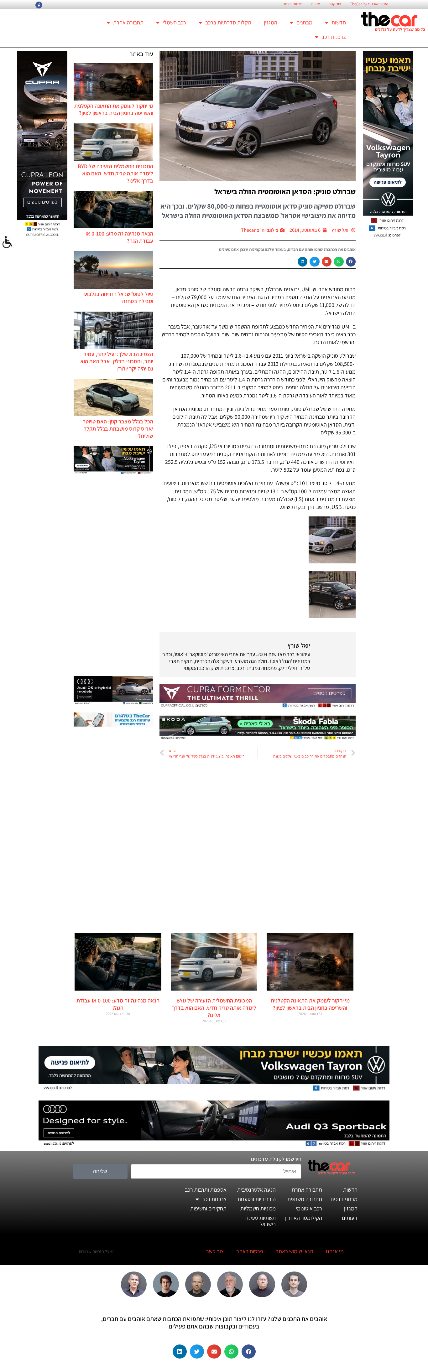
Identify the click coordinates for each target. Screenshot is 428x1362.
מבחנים (304, 22)
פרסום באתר (292, 4)
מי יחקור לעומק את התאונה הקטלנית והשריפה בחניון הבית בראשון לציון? (113, 109)
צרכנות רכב (333, 36)
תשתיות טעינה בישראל (260, 1221)
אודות (315, 4)
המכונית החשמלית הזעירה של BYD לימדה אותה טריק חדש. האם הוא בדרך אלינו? (115, 173)
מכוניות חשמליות (258, 1208)
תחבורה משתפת (304, 1199)
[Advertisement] (113, 576)
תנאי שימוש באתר (294, 1251)
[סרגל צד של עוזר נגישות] (7, 242)
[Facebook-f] (38, 5)
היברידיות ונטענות (256, 1199)
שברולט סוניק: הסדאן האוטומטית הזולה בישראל (285, 191)
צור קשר (335, 4)
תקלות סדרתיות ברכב (228, 22)
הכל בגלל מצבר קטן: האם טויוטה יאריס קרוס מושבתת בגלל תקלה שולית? (117, 428)
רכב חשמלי (174, 22)
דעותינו (350, 1217)
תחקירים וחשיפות (208, 1208)
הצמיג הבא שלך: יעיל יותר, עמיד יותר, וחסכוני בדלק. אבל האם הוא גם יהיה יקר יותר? (116, 361)
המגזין (270, 22)
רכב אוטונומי (309, 1208)
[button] (351, 262)
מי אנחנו (335, 1251)
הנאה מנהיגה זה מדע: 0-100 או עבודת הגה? (117, 1004)
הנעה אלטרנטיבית (256, 1189)
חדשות (338, 22)
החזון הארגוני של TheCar (369, 4)
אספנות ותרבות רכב (206, 1189)
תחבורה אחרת (128, 22)
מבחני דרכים (344, 1199)
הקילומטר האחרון (303, 1217)
